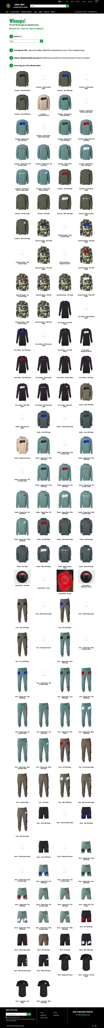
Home (67, 1)
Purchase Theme (15, 12)
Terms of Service (44, 1017)
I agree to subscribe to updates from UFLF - (16, 1017)
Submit (28, 1014)
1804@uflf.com (93, 12)
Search (42, 1012)
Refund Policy (43, 1015)
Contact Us (78, 1)
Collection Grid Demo (27, 12)
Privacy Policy (22, 1017)
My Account (90, 1)
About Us (84, 1)
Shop (7, 12)
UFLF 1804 (13, 1026)
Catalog (72, 1)
